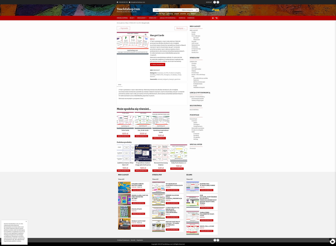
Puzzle (194, 32)
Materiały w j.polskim (198, 128)
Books (193, 34)
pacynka (183, 13)
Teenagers (167, 75)
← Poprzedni (123, 28)
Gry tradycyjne (196, 36)
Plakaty (194, 71)
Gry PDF (139, 23)
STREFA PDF (132, 23)
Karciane (196, 38)
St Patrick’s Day (196, 49)
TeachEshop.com (128, 9)
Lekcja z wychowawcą (167, 18)
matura (193, 13)
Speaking (152, 75)
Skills (193, 132)
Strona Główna (122, 18)
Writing (195, 139)
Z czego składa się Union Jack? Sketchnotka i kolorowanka (172, 210)
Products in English (174, 73)
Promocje (182, 18)
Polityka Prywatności (123, 240)
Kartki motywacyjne (199, 82)
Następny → (180, 28)
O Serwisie (190, 18)
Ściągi (195, 85)
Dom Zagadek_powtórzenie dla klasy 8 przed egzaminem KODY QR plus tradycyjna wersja (208, 199)
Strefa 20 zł (195, 52)
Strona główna (121, 23)
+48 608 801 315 (123, 2)
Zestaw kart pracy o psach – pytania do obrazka (173, 223)
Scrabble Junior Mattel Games (138, 184)
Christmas (195, 47)
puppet (176, 13)
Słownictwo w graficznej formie (207, 184)
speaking (170, 13)
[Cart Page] (212, 10)
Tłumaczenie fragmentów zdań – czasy (207, 214)
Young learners (197, 126)
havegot (171, 79)
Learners (194, 121)
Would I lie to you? (139, 221)
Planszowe (196, 39)
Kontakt (209, 2)
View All (121, 179)
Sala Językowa (196, 45)
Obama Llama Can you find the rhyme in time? (140, 197)
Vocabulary (174, 75)
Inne (193, 76)
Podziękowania (197, 84)
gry (188, 13)
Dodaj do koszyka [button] (123, 136)
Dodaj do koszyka (158, 64)
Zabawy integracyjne (198, 100)
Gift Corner (195, 43)
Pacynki (194, 41)
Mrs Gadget (141, 18)
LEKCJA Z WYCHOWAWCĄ (197, 97)
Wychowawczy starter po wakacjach (174, 184)
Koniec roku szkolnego (198, 74)
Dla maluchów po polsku (200, 78)
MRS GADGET (194, 30)
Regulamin (140, 240)
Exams (194, 65)
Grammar (160, 73)
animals (160, 79)
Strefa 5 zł (194, 50)
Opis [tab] (119, 84)
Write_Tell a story (207, 226)
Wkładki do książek (199, 87)
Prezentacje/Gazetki (198, 98)
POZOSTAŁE (193, 119)
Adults (195, 122)
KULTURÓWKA (194, 109)
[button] (145, 34)
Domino (194, 63)
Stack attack (137, 209)
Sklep (132, 18)
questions (177, 79)
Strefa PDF (152, 18)
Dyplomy (196, 80)
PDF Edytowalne (196, 69)
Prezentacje (195, 73)
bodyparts (166, 79)
